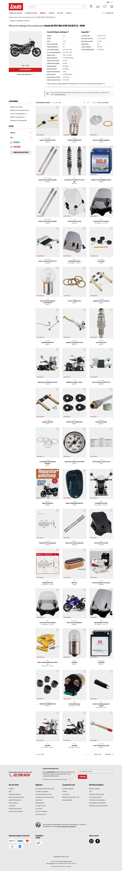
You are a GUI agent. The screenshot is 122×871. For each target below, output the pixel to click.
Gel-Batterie (101, 662)
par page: (55, 102)
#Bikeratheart (40, 803)
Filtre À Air (74, 582)
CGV (90, 791)
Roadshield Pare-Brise (74, 261)
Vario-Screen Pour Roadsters (101, 221)
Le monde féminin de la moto (45, 789)
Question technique (15, 794)
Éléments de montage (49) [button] (18, 120)
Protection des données (96, 794)
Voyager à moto (41, 806)
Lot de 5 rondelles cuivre (74, 301)
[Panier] (111, 6)
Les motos (39, 808)
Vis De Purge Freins (101, 342)
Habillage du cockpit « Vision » (74, 382)
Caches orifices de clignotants (74, 422)
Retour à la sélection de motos (20, 21)
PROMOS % (17, 146)
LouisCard (12, 806)
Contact (11, 789)
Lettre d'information (15, 800)
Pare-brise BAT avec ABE (74, 221)
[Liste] (88, 102)
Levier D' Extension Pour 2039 (101, 745)
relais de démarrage (74, 704)
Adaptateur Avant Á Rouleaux (101, 301)
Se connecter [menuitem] (109, 13)
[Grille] (84, 102)
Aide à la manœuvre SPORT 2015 (101, 382)
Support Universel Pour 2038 (47, 140)
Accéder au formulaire (60, 94)
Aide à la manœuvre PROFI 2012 (48, 261)
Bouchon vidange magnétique (101, 140)
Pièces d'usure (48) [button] (16, 107)
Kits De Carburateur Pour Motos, (101, 582)
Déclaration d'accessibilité (97, 803)
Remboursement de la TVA (70, 797)
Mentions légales (94, 789)
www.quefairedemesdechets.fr (66, 826)
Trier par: (94, 102)
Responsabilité (67, 800)
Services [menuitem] (68, 13)
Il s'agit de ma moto (25, 70)
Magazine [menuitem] (60, 13)
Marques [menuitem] (51, 13)
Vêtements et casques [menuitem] (15, 13)
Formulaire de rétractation (97, 800)
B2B (10, 791)
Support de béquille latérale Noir (74, 503)
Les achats (65, 794)
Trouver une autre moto (24, 74)
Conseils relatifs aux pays (44, 794)
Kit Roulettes (101, 261)
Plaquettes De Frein (47, 582)
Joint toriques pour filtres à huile (101, 461)
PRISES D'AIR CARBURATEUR (48, 704)
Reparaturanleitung (47, 503)
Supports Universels (47, 422)
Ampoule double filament (74, 140)
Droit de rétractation (95, 797)
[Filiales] (91, 6)
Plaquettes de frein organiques (47, 543)
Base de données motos (16, 797)
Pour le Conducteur (42, 811)
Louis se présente (67, 789)
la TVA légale (64, 861)
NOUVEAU (16, 142)
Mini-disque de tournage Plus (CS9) (47, 382)
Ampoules (74, 662)
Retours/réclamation (15, 808)
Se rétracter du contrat (16, 811)
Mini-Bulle (47, 745)
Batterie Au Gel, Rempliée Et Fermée (101, 180)
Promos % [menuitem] (43, 13)
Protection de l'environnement (98, 806)
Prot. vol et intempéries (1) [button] (18, 114)
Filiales (64, 791)
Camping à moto (41, 814)
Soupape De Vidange (101, 422)
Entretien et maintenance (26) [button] (19, 110)
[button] (110, 2)
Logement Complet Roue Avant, (74, 342)
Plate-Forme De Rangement (74, 622)
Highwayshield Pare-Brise (101, 622)
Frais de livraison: (50, 863)
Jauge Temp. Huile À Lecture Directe (74, 461)
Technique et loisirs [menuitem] (31, 13)
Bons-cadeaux (13, 803)
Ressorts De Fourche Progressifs (48, 180)
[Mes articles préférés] (104, 6)
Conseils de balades (42, 791)
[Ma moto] (98, 6)
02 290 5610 (21, 775)
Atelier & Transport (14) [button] (17, 117)
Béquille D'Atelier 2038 (48, 342)
